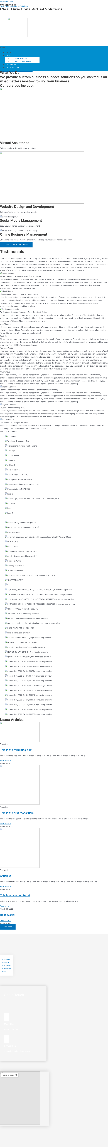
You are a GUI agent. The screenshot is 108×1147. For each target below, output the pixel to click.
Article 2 (5, 875)
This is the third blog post (16, 749)
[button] (54, 47)
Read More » (5, 760)
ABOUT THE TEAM (23, 61)
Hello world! (7, 914)
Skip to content (6, 1)
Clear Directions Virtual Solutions (14, 6)
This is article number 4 (15, 895)
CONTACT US (13, 67)
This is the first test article (17, 813)
